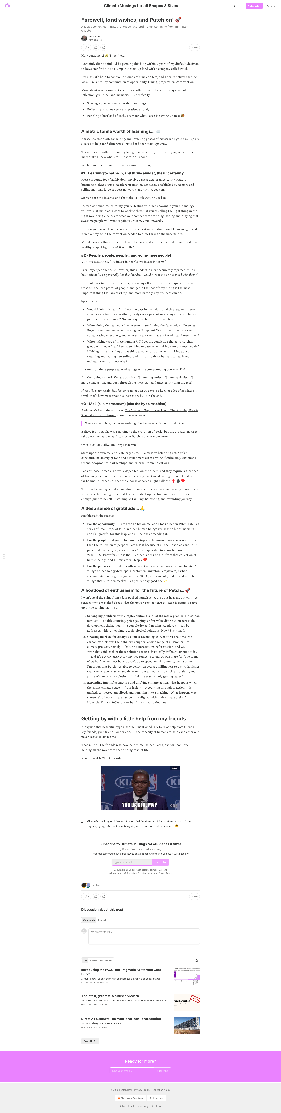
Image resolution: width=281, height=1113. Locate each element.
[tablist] (95, 920)
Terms (147, 1089)
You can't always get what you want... (102, 1023)
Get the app (156, 1098)
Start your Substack (132, 1098)
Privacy (138, 1089)
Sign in (271, 5)
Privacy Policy (165, 873)
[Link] (76, 131)
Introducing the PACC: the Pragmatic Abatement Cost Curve (121, 972)
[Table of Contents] (3, 556)
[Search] (234, 6)
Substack (124, 1106)
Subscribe (254, 5)
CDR (184, 646)
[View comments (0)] (96, 47)
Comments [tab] (89, 920)
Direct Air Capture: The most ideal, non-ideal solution (121, 1019)
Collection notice (162, 1089)
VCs (84, 261)
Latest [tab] (93, 960)
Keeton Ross (95, 37)
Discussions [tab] (106, 960)
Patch (184, 68)
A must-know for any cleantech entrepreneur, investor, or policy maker (120, 978)
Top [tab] (85, 960)
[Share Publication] (241, 6)
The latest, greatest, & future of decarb (110, 996)
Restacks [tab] (102, 920)
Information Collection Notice (139, 873)
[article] (140, 978)
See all (88, 1041)
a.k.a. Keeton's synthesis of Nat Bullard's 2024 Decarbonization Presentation (124, 1000)
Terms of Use (156, 869)
